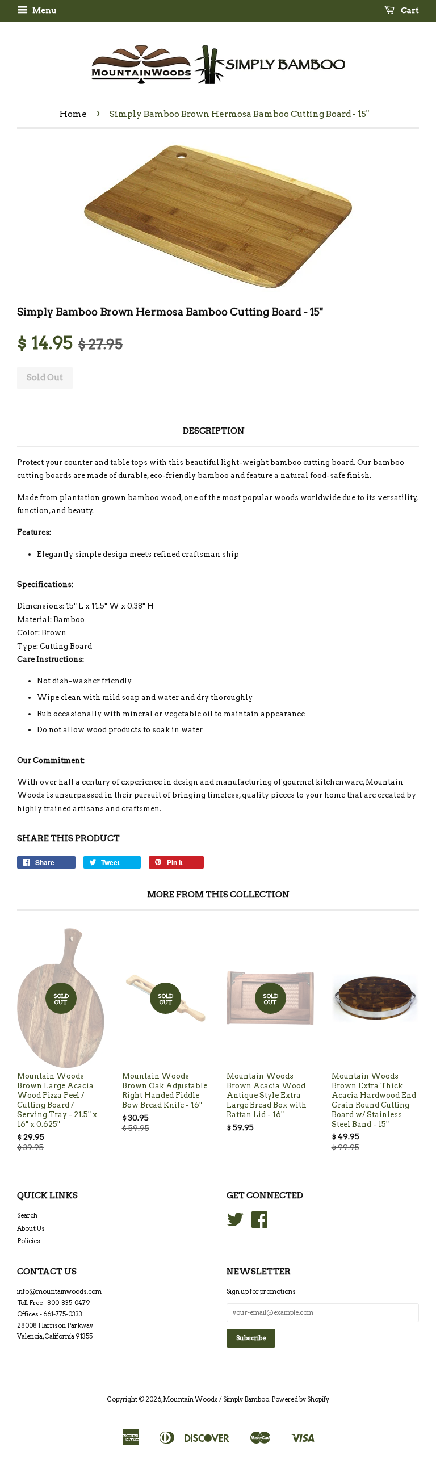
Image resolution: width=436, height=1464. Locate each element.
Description (214, 431)
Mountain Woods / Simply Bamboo (216, 1399)
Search (27, 1215)
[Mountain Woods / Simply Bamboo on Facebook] (259, 1224)
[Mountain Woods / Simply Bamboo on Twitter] (235, 1224)
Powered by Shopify (300, 1399)
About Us (31, 1228)
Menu (43, 10)
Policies (28, 1241)
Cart (409, 10)
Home (73, 114)
